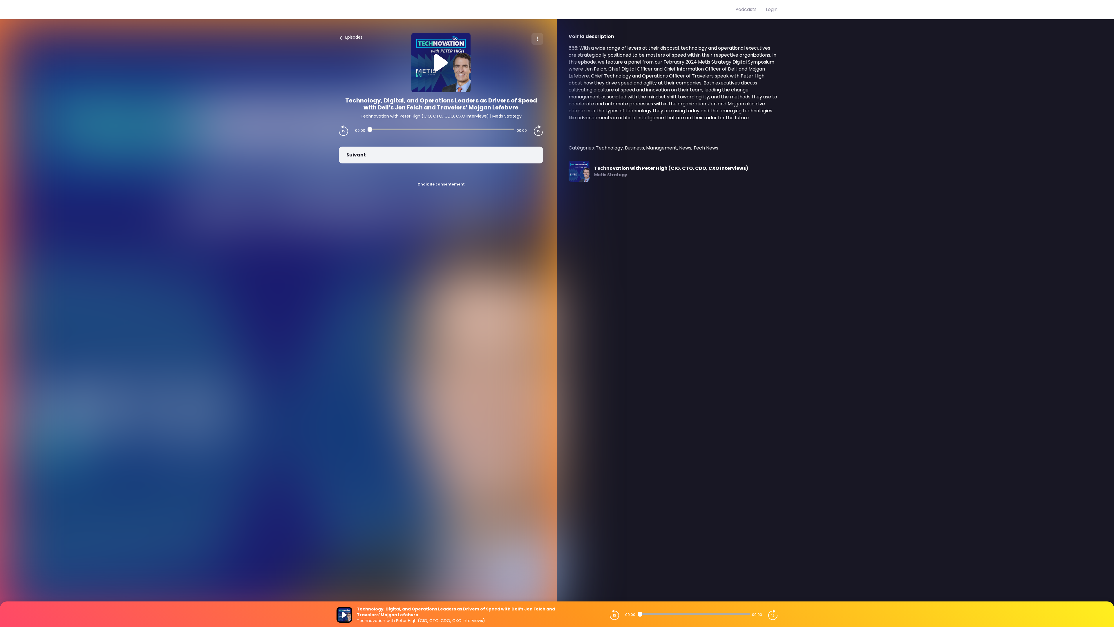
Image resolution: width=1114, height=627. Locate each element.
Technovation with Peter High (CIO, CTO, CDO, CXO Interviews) (425, 116)
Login (771, 9)
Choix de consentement (441, 184)
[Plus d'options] (537, 39)
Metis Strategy (507, 116)
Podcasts (746, 9)
